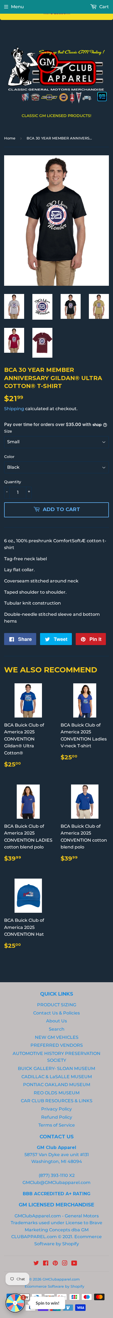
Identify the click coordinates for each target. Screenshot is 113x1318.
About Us (56, 1021)
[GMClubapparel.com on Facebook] (46, 1263)
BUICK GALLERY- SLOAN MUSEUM (56, 1068)
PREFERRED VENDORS (56, 1045)
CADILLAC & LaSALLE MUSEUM (56, 1076)
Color (9, 456)
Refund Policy (56, 1117)
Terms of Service (56, 1125)
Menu (17, 6)
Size (8, 431)
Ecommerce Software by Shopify (54, 1286)
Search (56, 1029)
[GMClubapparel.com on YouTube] (74, 1263)
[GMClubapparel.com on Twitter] (36, 1263)
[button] (15, 1303)
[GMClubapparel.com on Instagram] (64, 1263)
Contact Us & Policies (56, 1013)
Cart (103, 6)
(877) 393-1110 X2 (57, 1175)
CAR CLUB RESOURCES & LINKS (56, 1100)
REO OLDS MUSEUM (57, 1092)
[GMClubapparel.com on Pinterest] (55, 1263)
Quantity (12, 481)
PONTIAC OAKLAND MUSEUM (56, 1084)
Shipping (14, 408)
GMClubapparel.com (61, 1279)
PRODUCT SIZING (56, 1004)
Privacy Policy (56, 1109)
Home (9, 138)
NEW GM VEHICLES (56, 1037)
